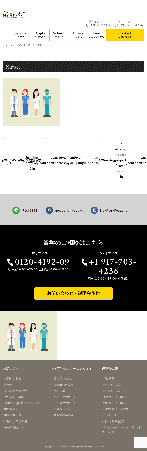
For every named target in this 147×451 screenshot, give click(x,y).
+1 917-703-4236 (130, 25)
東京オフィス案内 (114, 397)
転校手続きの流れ (15, 427)
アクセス (77, 34)
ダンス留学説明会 (15, 391)
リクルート (110, 415)
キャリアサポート (65, 397)
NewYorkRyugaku (114, 210)
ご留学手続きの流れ (17, 421)
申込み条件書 (12, 415)
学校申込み (40, 34)
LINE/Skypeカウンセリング (22, 403)
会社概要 (109, 378)
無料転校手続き (64, 415)
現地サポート (62, 391)
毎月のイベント (64, 409)
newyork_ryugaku (69, 210)
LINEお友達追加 (96, 34)
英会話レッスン (64, 378)
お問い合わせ (124, 34)
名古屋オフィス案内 (116, 409)
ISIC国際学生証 (64, 384)
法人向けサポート (65, 403)
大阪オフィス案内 (114, 403)
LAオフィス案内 (113, 391)
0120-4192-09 (99, 25)
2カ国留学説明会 (15, 397)
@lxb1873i (30, 210)
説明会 (21, 34)
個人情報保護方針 (114, 421)
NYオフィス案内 (113, 384)
